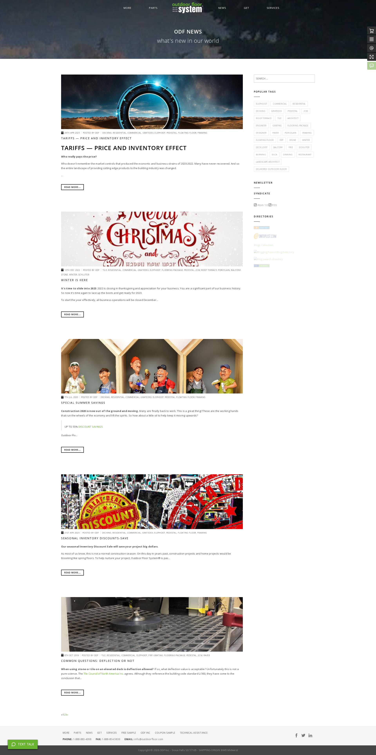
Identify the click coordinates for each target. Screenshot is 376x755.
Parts (153, 8)
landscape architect (267, 161)
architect (292, 118)
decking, (107, 132)
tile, (105, 270)
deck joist (262, 147)
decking (260, 111)
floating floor (265, 140)
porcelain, (224, 270)
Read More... (72, 187)
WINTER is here (74, 280)
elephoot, (161, 132)
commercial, (135, 132)
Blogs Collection (263, 245)
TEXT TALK (26, 744)
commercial (280, 103)
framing (202, 132)
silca (274, 154)
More (127, 8)
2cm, (198, 270)
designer (261, 132)
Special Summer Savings (83, 402)
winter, (73, 274)
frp (281, 140)
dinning (288, 154)
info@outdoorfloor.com (148, 739)
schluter (83, 274)
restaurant (305, 154)
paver (206, 655)
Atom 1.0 (262, 205)
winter (306, 140)
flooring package (297, 125)
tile (279, 118)
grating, (159, 655)
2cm (306, 111)
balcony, (236, 270)
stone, (65, 274)
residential (299, 103)
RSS (274, 205)
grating (277, 125)
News (222, 8)
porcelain (290, 132)
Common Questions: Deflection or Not (98, 661)
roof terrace (264, 118)
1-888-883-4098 (82, 739)
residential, (120, 132)
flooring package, (173, 270)
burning (261, 154)
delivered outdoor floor (271, 169)
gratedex (276, 111)
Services (273, 8)
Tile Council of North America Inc (103, 673)
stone (292, 140)
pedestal (292, 111)
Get (246, 8)
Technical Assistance (194, 732)
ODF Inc (145, 732)
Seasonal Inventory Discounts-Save (94, 538)
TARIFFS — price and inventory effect (96, 138)
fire (291, 147)
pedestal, (172, 132)
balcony (278, 147)
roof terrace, (209, 270)
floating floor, (188, 132)
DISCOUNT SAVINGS (91, 426)
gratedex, (149, 132)
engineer (261, 125)
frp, (150, 655)
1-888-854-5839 (111, 739)
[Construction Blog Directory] (261, 228)
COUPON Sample (165, 732)
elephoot (261, 103)
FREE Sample (128, 732)
